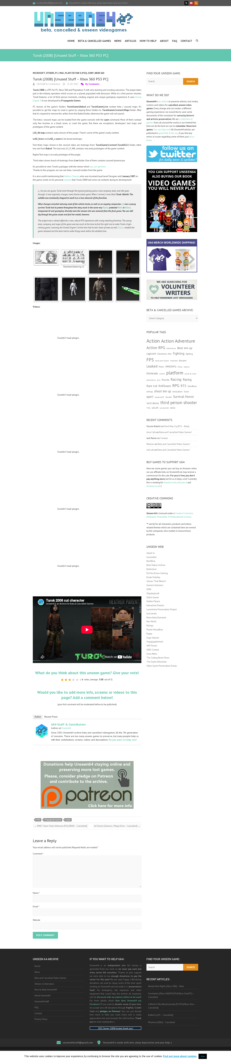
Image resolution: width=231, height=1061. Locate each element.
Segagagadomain (154, 641)
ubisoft (155, 407)
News (117, 40)
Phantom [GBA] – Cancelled (161, 1022)
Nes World (151, 621)
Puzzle (165, 379)
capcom (151, 353)
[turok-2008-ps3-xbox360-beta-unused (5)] (100, 278)
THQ (148, 408)
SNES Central (152, 649)
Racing (176, 379)
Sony (91, 73)
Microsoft (39, 73)
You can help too (162, 129)
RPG (175, 385)
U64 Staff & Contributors (48, 84)
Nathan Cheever (71, 176)
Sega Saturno (152, 637)
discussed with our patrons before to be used (119, 997)
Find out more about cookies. (180, 1056)
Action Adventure (178, 341)
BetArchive (151, 569)
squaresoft (159, 397)
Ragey (149, 633)
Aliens (128, 207)
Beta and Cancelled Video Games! (175, 432)
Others (50, 73)
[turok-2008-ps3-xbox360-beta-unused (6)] (128, 278)
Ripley (106, 207)
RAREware (164, 386)
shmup (149, 391)
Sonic (186, 391)
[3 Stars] (69, 679)
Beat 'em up (184, 348)
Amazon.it (182, 482)
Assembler (151, 557)
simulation (177, 391)
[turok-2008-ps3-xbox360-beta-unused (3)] (46, 278)
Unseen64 (66, 728)
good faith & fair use (168, 133)
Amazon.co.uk (153, 486)
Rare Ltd (151, 386)
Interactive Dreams (155, 605)
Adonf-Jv (150, 553)
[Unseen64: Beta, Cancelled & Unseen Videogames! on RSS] (196, 3)
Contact (186, 40)
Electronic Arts (164, 353)
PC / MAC (59, 73)
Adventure (171, 348)
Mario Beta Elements (156, 617)
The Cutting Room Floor (157, 657)
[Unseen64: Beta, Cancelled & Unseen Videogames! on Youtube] (191, 3)
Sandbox (192, 386)
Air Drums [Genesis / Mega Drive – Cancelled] (117, 826)
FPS (38, 820)
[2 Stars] (66, 679)
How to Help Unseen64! (45, 989)
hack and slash (162, 360)
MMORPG (170, 366)
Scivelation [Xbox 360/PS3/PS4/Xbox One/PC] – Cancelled (171, 995)
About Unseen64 (42, 995)
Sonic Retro (151, 653)
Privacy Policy (40, 1019)
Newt (120, 207)
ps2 (158, 380)
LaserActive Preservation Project (161, 609)
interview (174, 361)
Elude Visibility (153, 577)
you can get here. (98, 166)
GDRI (148, 589)
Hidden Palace (153, 601)
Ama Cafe (151, 432)
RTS (183, 386)
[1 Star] (62, 679)
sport (149, 397)
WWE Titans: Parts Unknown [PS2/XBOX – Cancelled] (60, 826)
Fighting (178, 353)
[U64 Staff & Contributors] (41, 725)
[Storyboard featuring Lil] (73, 251)
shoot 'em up (162, 391)
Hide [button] (203, 1056)
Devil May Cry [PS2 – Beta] (176, 426)
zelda (172, 407)
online (162, 374)
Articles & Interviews (44, 983)
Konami (182, 360)
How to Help (148, 40)
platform (174, 373)
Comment (38, 853)
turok (68, 820)
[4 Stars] (73, 679)
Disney (121, 227)
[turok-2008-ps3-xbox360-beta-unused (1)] (100, 251)
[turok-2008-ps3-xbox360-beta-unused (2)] (128, 251)
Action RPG (155, 347)
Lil (123, 204)
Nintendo (152, 373)
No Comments (92, 84)
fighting (189, 353)
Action (153, 341)
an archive (163, 101)
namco (187, 366)
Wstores (150, 444)
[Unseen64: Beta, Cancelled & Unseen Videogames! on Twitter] (186, 3)
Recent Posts (51, 717)
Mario (161, 366)
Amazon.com (170, 482)
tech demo (152, 403)
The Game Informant (156, 661)
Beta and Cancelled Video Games (50, 978)
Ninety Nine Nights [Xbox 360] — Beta (166, 986)
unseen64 (164, 408)
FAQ (174, 40)
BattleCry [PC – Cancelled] (160, 1015)
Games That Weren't (156, 581)
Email (36, 906)
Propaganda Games (53, 820)
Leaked (151, 366)
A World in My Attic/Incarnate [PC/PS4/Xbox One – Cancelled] (172, 1006)
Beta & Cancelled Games (94, 40)
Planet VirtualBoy (154, 629)
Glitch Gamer (152, 597)
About (164, 40)
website (67, 179)
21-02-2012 (72, 84)
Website (36, 920)
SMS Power (151, 645)
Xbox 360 (99, 73)
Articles (130, 40)
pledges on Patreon (110, 1011)
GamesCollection (154, 585)
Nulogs (149, 625)
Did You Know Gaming (157, 573)
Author (37, 717)
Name (36, 893)
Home (71, 40)
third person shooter (178, 402)
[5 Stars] (77, 679)
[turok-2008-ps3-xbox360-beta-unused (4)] (73, 278)
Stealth (168, 397)
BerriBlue (150, 561)
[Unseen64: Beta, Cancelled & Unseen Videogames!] (83, 22)
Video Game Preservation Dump (161, 665)
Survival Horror (183, 396)
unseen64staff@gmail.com (50, 3)
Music (180, 367)
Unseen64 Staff (41, 1001)
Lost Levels (151, 613)
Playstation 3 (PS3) (76, 73)
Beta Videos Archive (155, 565)
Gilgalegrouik (152, 593)
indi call (150, 449)
